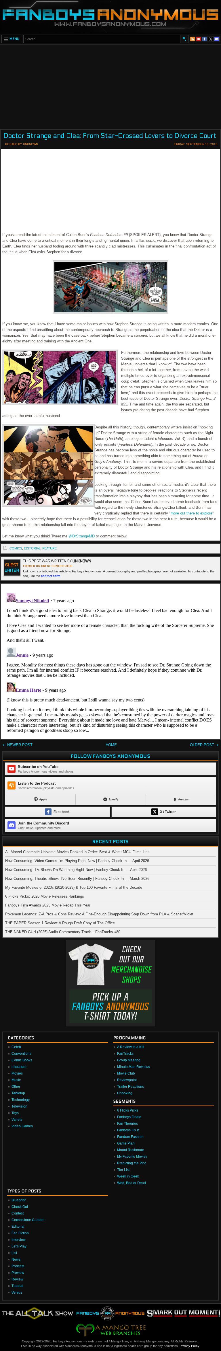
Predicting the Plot (131, 1163)
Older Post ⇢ (204, 745)
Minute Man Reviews (133, 1067)
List (14, 1253)
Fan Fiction (20, 1233)
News (16, 1260)
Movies (17, 1073)
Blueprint (19, 1200)
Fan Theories (127, 1124)
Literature (19, 1067)
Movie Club (126, 1073)
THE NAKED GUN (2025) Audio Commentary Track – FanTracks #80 (62, 932)
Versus (17, 1292)
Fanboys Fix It (128, 1130)
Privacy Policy (189, 1346)
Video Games (22, 1126)
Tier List (123, 1170)
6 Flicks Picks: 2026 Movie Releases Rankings (44, 896)
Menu (14, 39)
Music (16, 1080)
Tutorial (17, 1286)
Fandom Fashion (130, 1137)
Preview (18, 1273)
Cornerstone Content (28, 1220)
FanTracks (125, 1054)
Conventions (21, 1054)
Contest (18, 1213)
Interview (19, 1240)
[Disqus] (110, 662)
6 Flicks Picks (127, 1110)
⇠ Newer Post (18, 745)
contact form (50, 576)
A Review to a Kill (130, 1047)
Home (111, 745)
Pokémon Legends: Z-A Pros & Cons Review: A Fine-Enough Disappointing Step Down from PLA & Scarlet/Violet (99, 914)
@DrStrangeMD (81, 536)
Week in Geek (128, 1176)
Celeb (16, 1047)
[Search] (184, 39)
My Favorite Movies (132, 1157)
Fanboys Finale (129, 1117)
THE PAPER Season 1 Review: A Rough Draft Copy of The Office (60, 923)
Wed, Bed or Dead (131, 1183)
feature (49, 548)
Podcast (18, 1266)
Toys (15, 1113)
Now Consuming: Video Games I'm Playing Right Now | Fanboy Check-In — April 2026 (77, 861)
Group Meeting (128, 1060)
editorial (32, 548)
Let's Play (19, 1246)
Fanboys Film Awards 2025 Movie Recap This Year (47, 905)
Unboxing (124, 1093)
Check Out (20, 1207)
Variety (17, 1120)
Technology (21, 1100)
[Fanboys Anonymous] (110, 16)
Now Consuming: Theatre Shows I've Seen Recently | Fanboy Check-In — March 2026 (77, 878)
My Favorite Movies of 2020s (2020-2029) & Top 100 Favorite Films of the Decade (73, 887)
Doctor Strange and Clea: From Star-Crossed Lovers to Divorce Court (109, 136)
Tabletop (18, 1093)
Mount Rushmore (130, 1150)
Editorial (18, 1227)
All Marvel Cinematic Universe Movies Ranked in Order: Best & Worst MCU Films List (77, 852)
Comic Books (22, 1060)
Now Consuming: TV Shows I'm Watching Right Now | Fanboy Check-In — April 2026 (76, 869)
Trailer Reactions (130, 1087)
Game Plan (126, 1143)
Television (19, 1106)
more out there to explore (191, 513)
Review (17, 1279)
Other (16, 1087)
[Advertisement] (110, 85)
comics (15, 548)
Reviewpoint (127, 1080)
